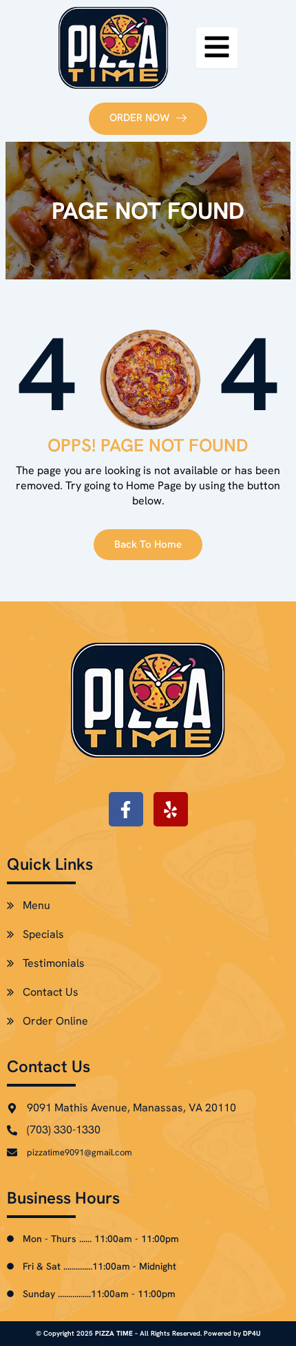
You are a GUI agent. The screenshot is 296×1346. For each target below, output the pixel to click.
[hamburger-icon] (216, 48)
